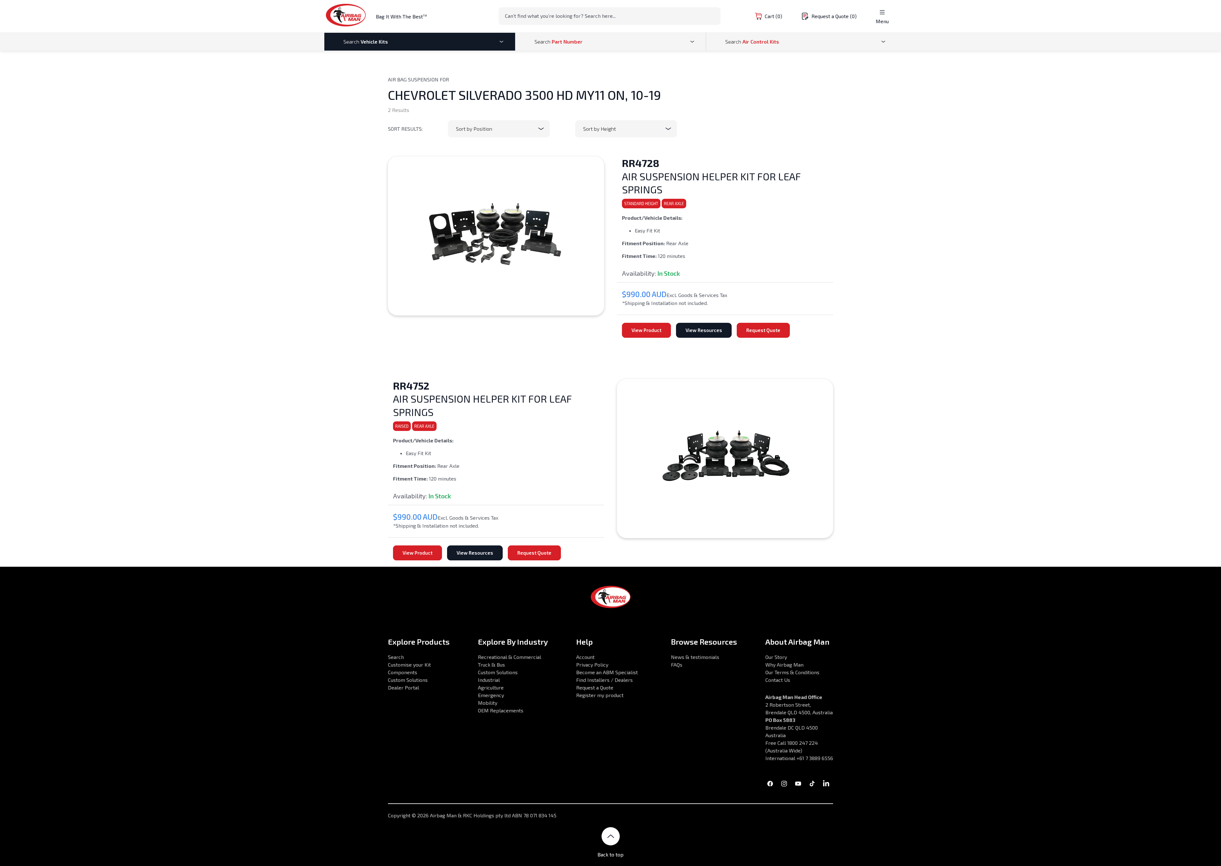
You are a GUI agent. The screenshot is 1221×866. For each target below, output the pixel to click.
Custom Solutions (408, 680)
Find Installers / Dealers (604, 680)
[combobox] (610, 16)
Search (396, 657)
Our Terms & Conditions (792, 672)
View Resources (704, 330)
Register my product (600, 695)
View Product (646, 330)
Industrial (489, 680)
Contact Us (777, 680)
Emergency (491, 695)
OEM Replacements (500, 710)
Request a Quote (594, 687)
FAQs (676, 665)
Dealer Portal (403, 687)
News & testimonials (695, 657)
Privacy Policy (592, 665)
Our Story (776, 657)
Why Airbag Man (784, 665)
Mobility (487, 703)
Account (585, 657)
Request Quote (763, 330)
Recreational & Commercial (509, 657)
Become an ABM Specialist (607, 672)
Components (402, 672)
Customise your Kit (409, 665)
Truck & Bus (491, 665)
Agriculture (491, 687)
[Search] (714, 15)
